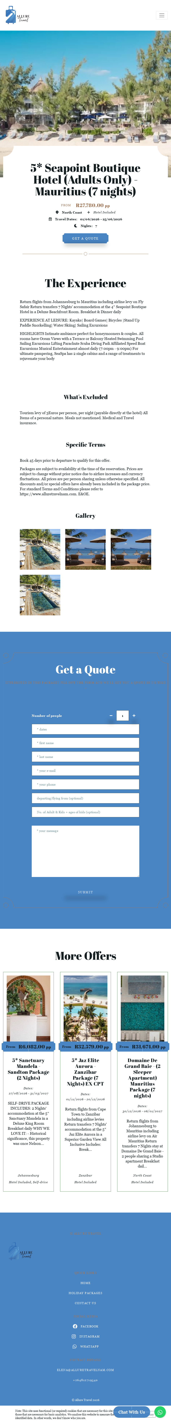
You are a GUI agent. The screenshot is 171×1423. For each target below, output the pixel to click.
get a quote (85, 238)
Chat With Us (131, 1412)
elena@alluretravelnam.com (85, 1370)
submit (85, 892)
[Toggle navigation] (162, 15)
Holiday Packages (85, 1293)
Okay (150, 1414)
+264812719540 (85, 1380)
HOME (85, 1283)
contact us (85, 1303)
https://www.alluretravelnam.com (48, 494)
